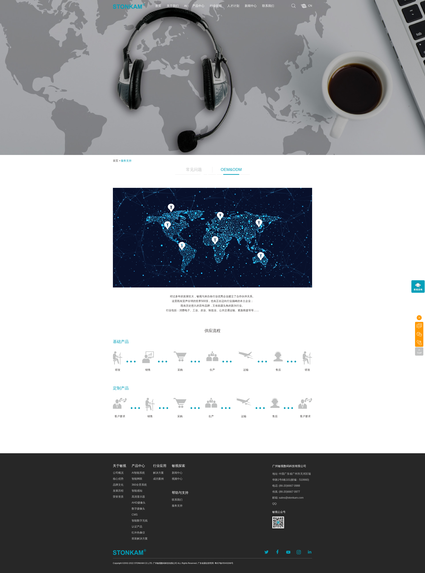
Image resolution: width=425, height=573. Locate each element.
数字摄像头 (138, 508)
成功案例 (158, 478)
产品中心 (198, 5)
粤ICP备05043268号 (224, 563)
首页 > (116, 160)
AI (185, 5)
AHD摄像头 (138, 502)
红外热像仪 (138, 532)
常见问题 (194, 169)
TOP (419, 353)
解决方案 (158, 472)
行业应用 (216, 5)
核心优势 (118, 478)
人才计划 (233, 5)
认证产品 (137, 526)
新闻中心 (251, 5)
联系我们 (268, 5)
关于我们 (173, 5)
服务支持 (126, 160)
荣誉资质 (118, 496)
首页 (158, 5)
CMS (135, 514)
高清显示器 (138, 496)
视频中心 (177, 478)
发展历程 (118, 490)
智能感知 (137, 490)
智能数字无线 (140, 520)
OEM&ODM (231, 169)
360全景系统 (139, 484)
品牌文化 (118, 484)
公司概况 (118, 472)
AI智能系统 (138, 472)
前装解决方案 (140, 538)
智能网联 (137, 478)
